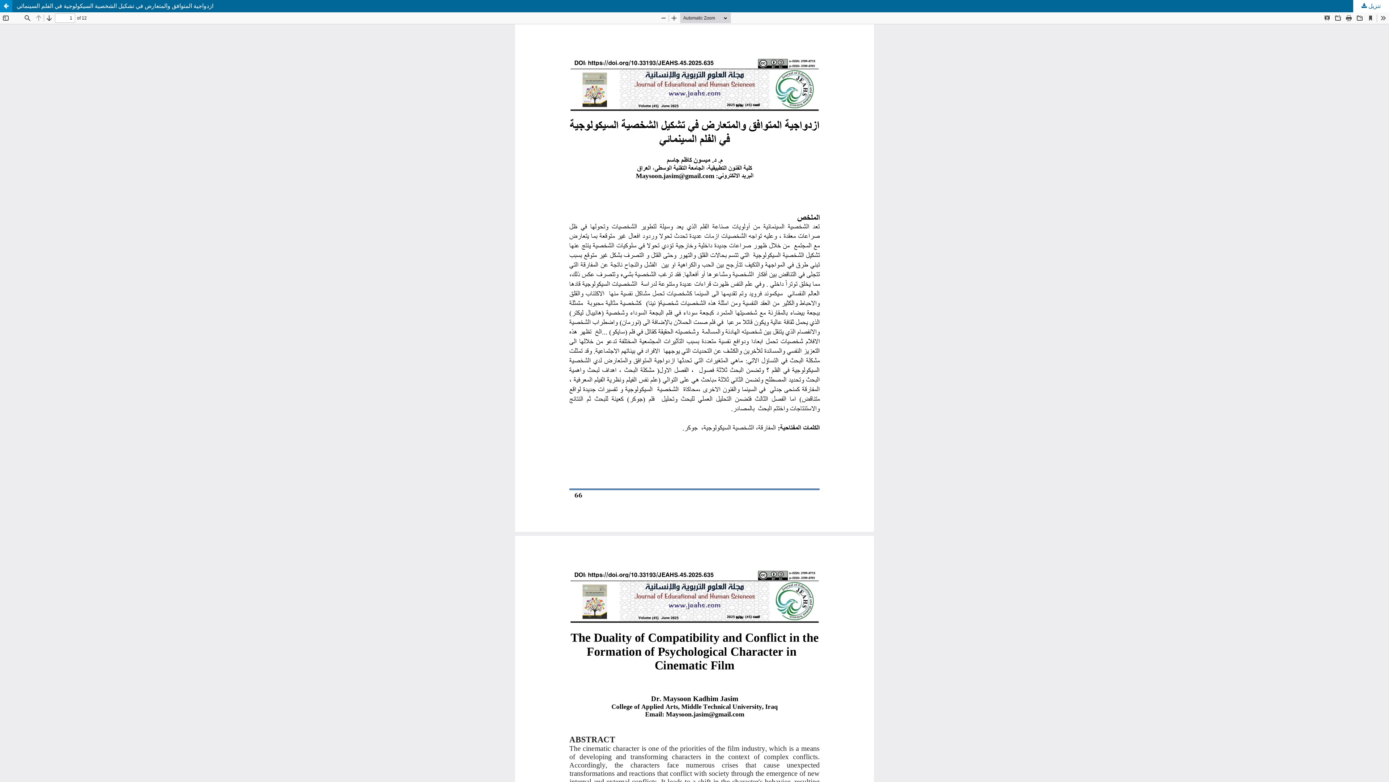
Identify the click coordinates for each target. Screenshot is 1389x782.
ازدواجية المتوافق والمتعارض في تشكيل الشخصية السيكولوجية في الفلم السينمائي (115, 6)
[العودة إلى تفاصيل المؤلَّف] (6, 6)
